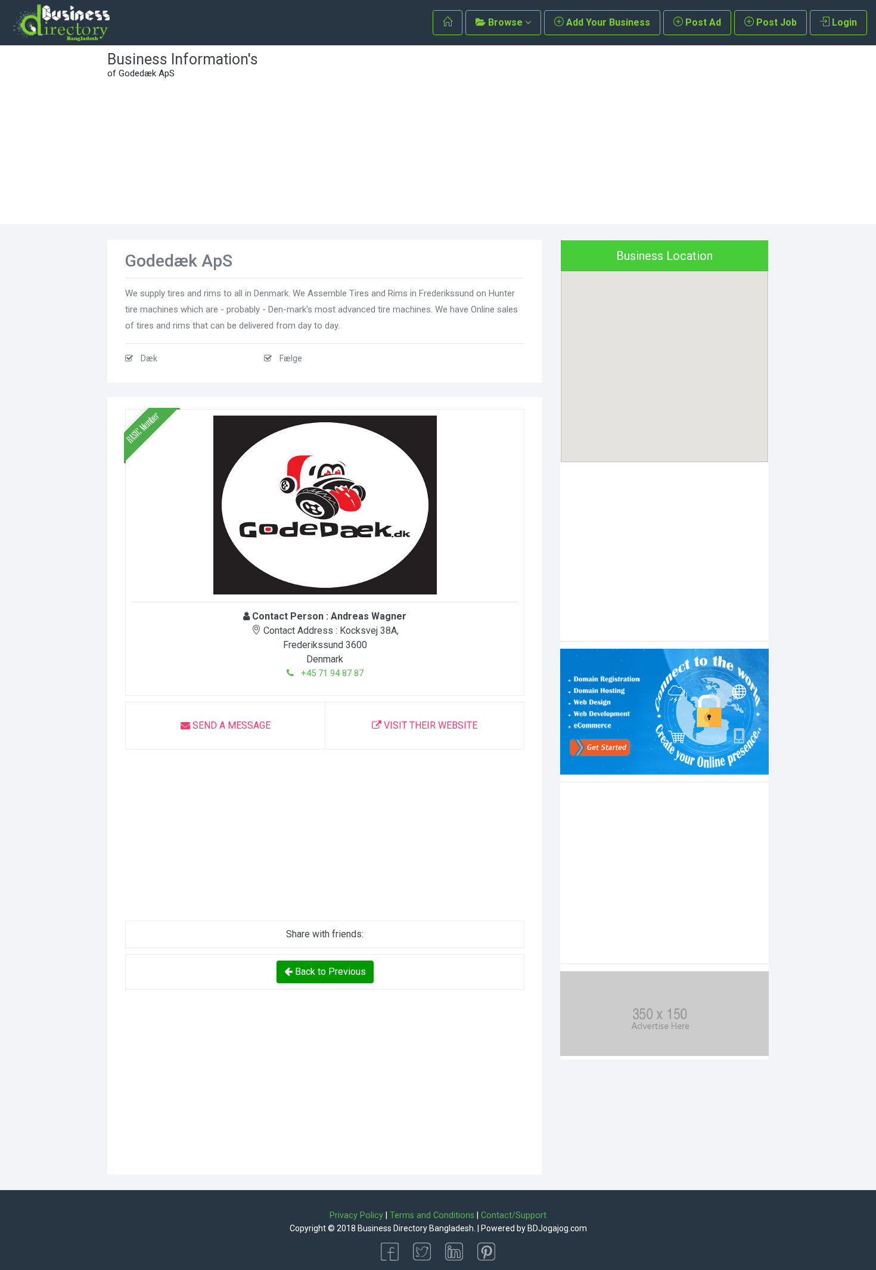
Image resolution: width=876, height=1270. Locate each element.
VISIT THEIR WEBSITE (429, 725)
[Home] (447, 22)
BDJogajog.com (557, 1228)
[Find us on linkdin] (454, 1250)
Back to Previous (329, 971)
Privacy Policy (356, 1215)
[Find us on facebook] (390, 1250)
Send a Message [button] (230, 725)
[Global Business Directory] (61, 23)
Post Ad (702, 22)
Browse (505, 22)
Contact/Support (513, 1215)
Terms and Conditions (432, 1215)
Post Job (775, 22)
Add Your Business (607, 22)
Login (843, 22)
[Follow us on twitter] (422, 1250)
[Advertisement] (523, 134)
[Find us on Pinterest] (486, 1250)
